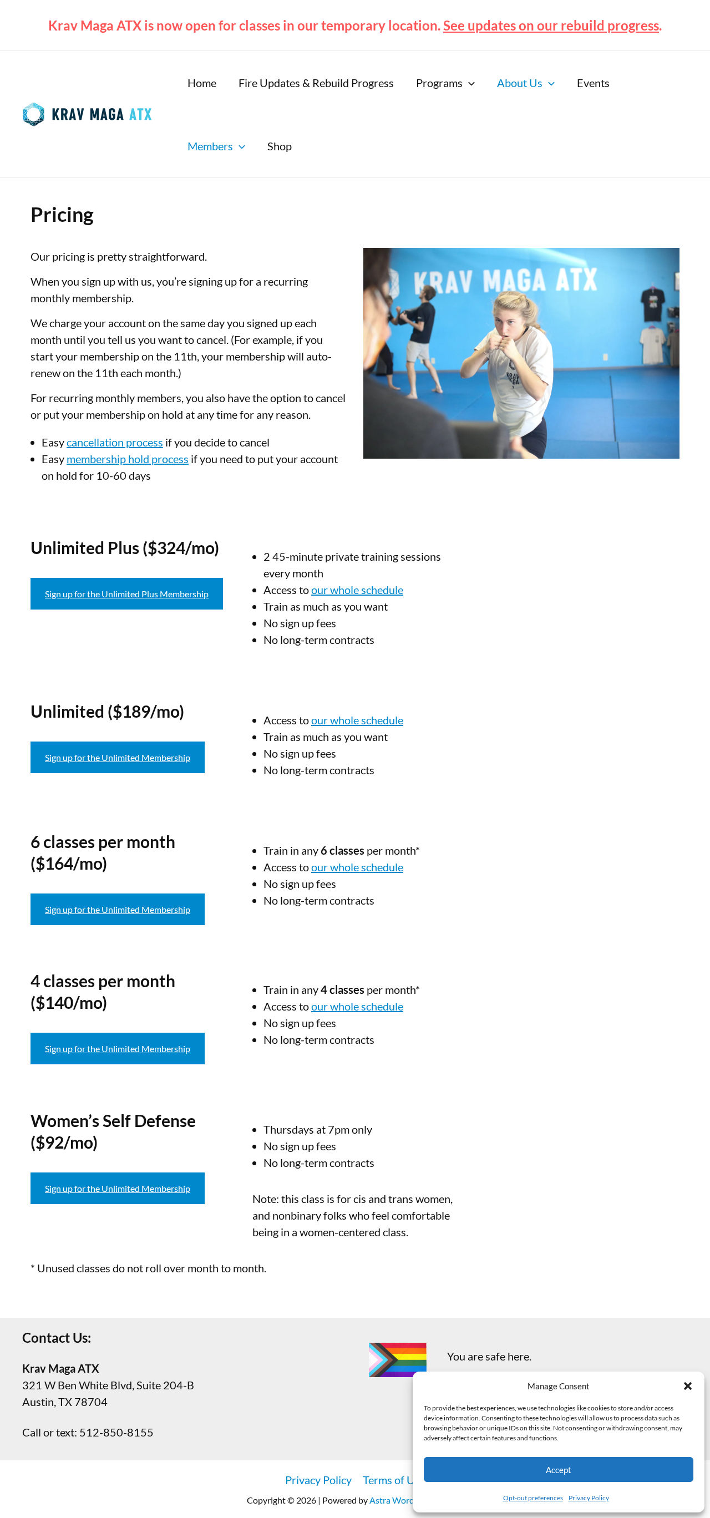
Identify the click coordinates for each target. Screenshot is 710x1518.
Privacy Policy (589, 1498)
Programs (439, 82)
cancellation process (115, 442)
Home (201, 82)
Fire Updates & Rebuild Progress (316, 82)
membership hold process (128, 458)
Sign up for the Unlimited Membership (117, 757)
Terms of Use (394, 1479)
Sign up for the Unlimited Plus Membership (127, 593)
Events (593, 82)
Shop (279, 146)
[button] (687, 1386)
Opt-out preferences (533, 1498)
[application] (469, 82)
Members (210, 146)
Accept (558, 1470)
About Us (519, 82)
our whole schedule (357, 589)
